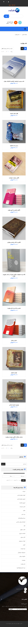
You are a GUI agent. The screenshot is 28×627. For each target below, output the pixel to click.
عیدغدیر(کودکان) (21, 518)
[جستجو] (6, 16)
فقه (24, 526)
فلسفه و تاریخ (22, 533)
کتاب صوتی (23, 537)
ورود (10, 5)
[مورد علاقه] (20, 22)
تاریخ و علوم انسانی (21, 499)
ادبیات (24, 491)
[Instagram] (25, 589)
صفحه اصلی (24, 34)
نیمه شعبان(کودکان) (21, 568)
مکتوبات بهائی (22, 556)
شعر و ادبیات (22, 506)
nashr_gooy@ (25, 592)
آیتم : (11, 23)
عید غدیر (23, 514)
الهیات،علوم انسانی (21, 495)
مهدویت (23, 560)
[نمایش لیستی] (22, 48)
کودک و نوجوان (22, 541)
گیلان (24, 545)
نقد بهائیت (23, 564)
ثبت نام (13, 5)
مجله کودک (23, 549)
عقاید (24, 510)
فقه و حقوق (22, 529)
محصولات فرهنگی (21, 552)
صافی (23, 480)
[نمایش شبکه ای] (25, 48)
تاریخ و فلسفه (22, 503)
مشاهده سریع (14, 64)
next (2, 51)
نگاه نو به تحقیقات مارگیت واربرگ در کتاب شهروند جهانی (14, 275)
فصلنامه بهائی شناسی (20, 522)
